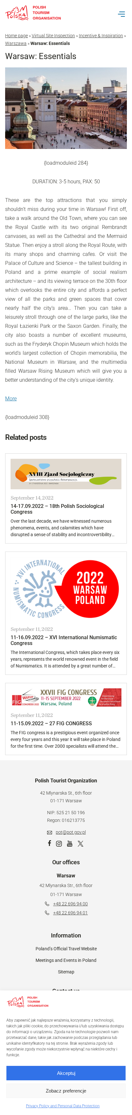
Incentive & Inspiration (101, 35)
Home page (16, 35)
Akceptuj (66, 1073)
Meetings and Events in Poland (66, 960)
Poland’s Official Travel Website (66, 948)
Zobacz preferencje (66, 1090)
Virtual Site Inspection (53, 35)
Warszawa (16, 43)
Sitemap (66, 971)
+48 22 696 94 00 (70, 903)
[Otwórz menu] (121, 14)
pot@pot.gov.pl (71, 832)
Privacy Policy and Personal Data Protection (63, 1106)
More (11, 399)
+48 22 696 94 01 (70, 912)
